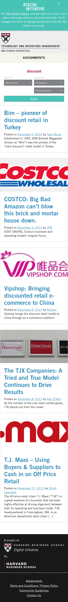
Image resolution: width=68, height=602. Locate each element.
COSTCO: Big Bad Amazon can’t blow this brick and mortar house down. (31, 209)
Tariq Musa (54, 134)
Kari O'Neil (54, 399)
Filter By (39, 77)
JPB (49, 227)
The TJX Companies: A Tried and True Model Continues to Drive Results (33, 381)
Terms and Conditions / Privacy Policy (34, 585)
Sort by (8, 77)
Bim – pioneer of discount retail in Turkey (26, 120)
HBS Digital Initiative (17, 13)
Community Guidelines (34, 590)
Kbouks (51, 309)
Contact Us (34, 595)
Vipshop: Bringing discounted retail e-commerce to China (29, 295)
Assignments (34, 57)
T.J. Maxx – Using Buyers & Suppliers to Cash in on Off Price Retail (32, 470)
